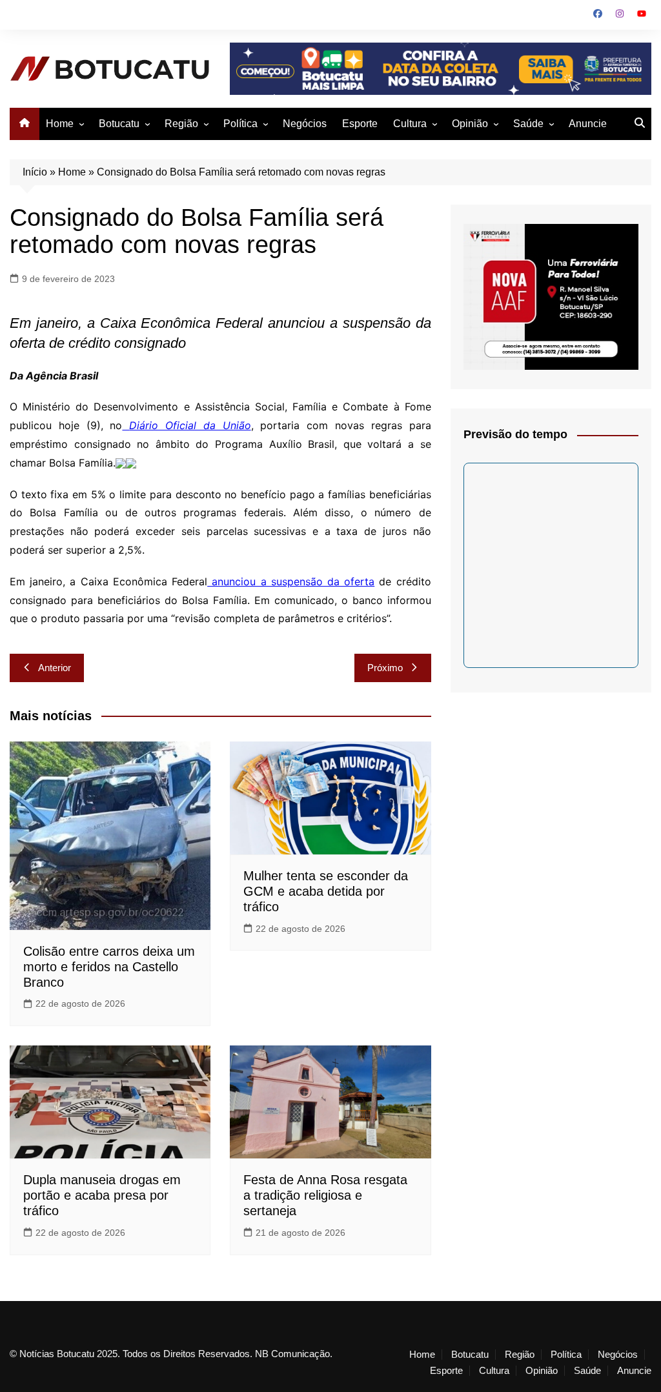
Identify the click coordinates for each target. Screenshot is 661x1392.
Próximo (385, 667)
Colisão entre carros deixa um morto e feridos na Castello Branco (109, 966)
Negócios (305, 123)
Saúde (528, 123)
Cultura (410, 123)
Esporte (360, 123)
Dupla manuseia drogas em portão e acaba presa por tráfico (102, 1195)
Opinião (470, 123)
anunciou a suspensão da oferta (290, 581)
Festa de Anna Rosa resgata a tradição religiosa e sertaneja (325, 1195)
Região (181, 123)
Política (240, 123)
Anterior (54, 667)
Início (35, 171)
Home (60, 123)
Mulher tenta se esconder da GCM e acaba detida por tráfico (325, 891)
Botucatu (119, 123)
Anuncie (588, 123)
